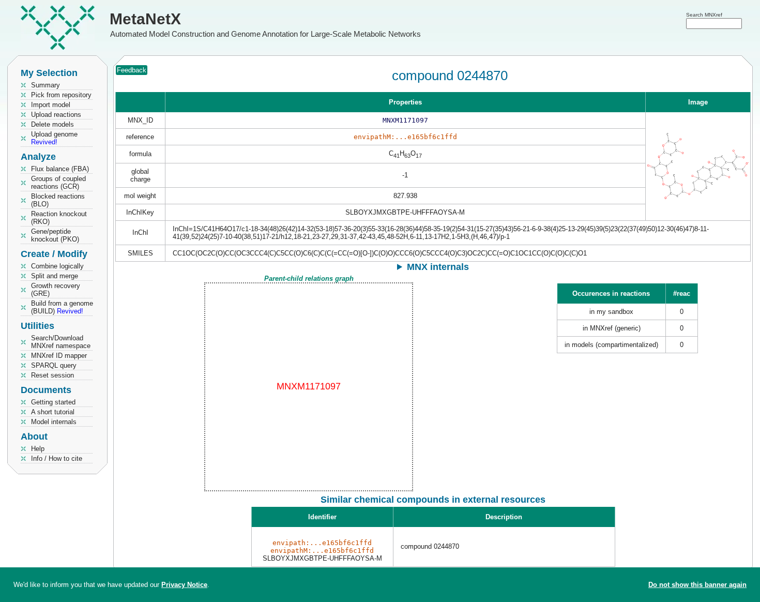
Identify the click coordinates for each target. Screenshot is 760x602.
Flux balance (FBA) (60, 169)
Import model (50, 105)
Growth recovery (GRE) (55, 289)
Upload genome (54, 138)
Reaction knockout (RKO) (59, 217)
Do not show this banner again (697, 585)
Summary (45, 85)
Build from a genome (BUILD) (62, 307)
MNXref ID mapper (59, 355)
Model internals (54, 422)
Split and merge (54, 276)
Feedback (131, 70)
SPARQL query (54, 365)
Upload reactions (56, 114)
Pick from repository (61, 95)
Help (37, 449)
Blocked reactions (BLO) (58, 200)
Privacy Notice (184, 585)
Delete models (52, 124)
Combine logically (57, 266)
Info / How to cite (56, 458)
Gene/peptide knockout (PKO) (55, 235)
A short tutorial (52, 412)
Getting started (53, 402)
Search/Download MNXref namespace (60, 342)
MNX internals (438, 267)
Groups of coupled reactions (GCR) (58, 182)
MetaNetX (145, 18)
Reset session (52, 375)
